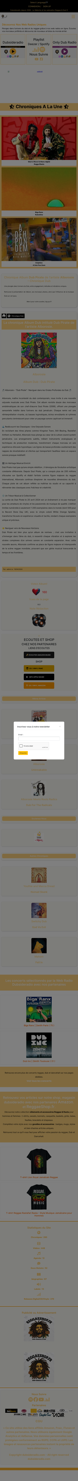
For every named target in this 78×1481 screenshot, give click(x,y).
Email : (20, 735)
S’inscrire (23, 753)
